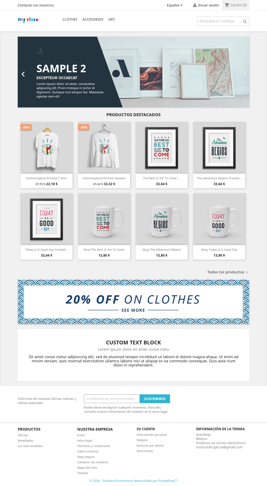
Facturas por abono (150, 445)
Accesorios (92, 19)
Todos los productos (228, 272)
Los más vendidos (30, 446)
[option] (133, 72)
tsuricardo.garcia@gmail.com (219, 447)
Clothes (70, 19)
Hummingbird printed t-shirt (46, 178)
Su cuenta (146, 429)
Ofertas (23, 435)
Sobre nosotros (87, 451)
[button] (35, 72)
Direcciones (145, 451)
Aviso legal (84, 440)
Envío (81, 435)
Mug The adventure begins (161, 250)
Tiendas (82, 473)
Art (111, 19)
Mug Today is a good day (219, 250)
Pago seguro (86, 457)
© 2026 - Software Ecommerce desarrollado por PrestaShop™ (133, 481)
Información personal (152, 435)
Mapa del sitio (87, 468)
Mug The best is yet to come (104, 250)
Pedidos (142, 440)
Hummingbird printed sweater (104, 178)
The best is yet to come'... (161, 178)
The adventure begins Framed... (219, 178)
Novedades (25, 440)
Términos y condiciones (93, 446)
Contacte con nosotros (36, 5)
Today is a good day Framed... (46, 250)
